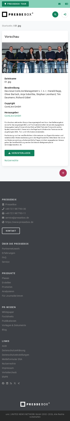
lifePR (5, 377)
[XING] (19, 383)
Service (5, 262)
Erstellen (6, 282)
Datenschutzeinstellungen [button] (15, 354)
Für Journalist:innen (12, 295)
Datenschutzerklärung (13, 350)
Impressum (8, 368)
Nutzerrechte (11, 160)
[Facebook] (3, 383)
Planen (5, 278)
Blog (4, 329)
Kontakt (11, 231)
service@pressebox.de (13, 145)
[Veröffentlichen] (63, 173)
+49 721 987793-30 (15, 209)
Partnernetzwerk (11, 248)
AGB (4, 346)
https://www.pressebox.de (19, 222)
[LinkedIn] (7, 383)
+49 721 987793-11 (15, 213)
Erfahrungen (8, 253)
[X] (15, 383)
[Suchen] (55, 14)
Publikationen (9, 321)
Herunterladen (21, 153)
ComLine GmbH (13, 115)
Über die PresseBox (15, 243)
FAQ (4, 257)
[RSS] (11, 383)
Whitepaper (8, 312)
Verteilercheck (9, 372)
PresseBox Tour (16, 4)
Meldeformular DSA (12, 359)
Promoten (7, 287)
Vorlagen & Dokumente (14, 325)
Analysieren (8, 291)
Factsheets (8, 316)
